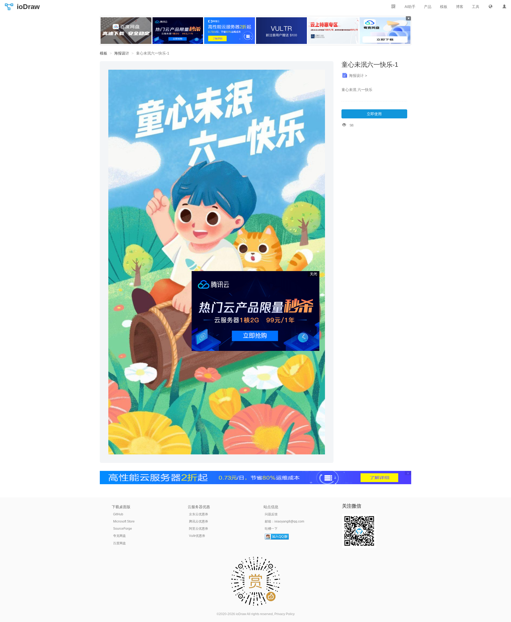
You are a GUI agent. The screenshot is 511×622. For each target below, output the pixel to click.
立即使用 (374, 114)
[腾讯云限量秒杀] (178, 30)
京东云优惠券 (198, 514)
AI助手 (410, 7)
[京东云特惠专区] (333, 30)
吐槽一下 (271, 528)
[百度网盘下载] (126, 30)
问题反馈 (271, 514)
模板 (443, 7)
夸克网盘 (119, 536)
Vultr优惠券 (197, 536)
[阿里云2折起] (230, 30)
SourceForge (122, 528)
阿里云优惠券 (198, 528)
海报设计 (121, 53)
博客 (459, 7)
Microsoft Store (124, 521)
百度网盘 (119, 543)
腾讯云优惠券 (198, 521)
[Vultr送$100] (281, 30)
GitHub (118, 514)
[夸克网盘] (385, 30)
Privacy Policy (284, 614)
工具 (475, 7)
